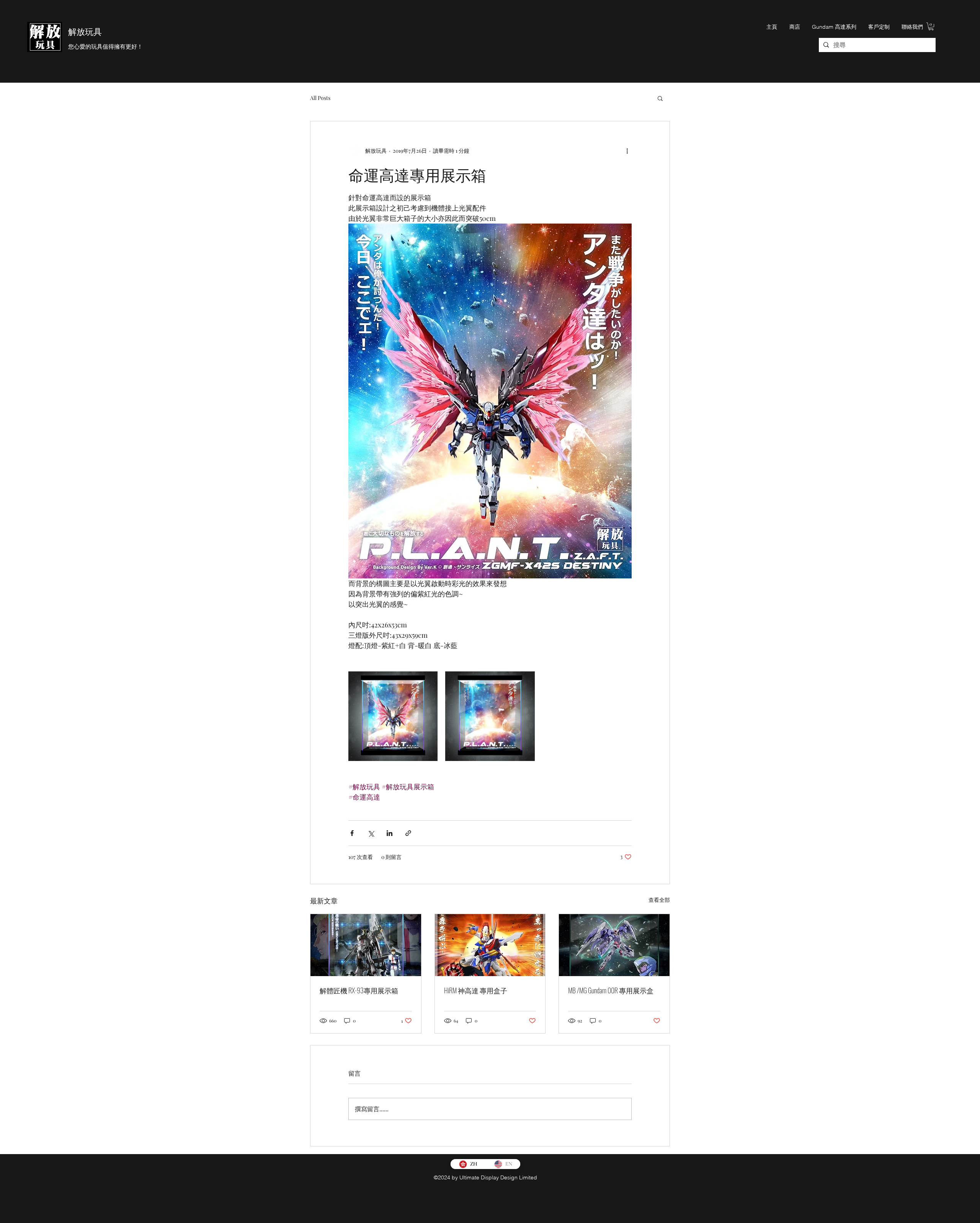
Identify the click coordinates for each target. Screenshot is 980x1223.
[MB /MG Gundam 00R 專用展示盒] (614, 945)
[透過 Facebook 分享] (352, 833)
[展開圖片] (393, 716)
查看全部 (659, 899)
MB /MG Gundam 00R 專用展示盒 (610, 990)
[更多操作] (627, 150)
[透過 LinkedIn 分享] (389, 833)
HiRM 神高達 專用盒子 (475, 990)
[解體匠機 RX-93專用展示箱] (365, 945)
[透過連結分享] (408, 833)
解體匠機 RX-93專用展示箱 (359, 990)
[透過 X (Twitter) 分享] (370, 833)
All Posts (320, 97)
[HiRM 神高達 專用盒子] (490, 945)
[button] (931, 26)
